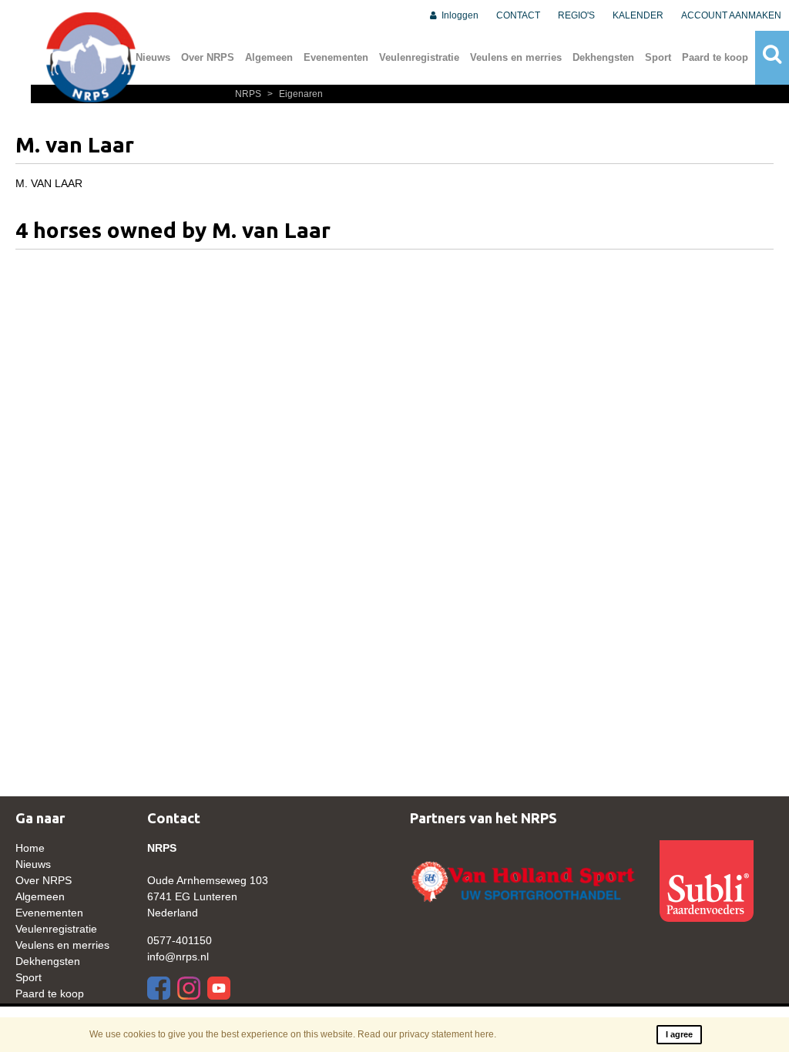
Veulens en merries (516, 57)
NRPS (249, 94)
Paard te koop (715, 57)
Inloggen (458, 15)
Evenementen (336, 57)
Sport (658, 57)
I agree (679, 1034)
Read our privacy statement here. (427, 1034)
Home (30, 848)
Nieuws (153, 57)
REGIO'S (576, 15)
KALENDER (638, 15)
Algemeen (269, 57)
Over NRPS (207, 57)
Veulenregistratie (419, 57)
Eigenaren (295, 94)
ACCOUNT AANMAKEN (731, 15)
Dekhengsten (603, 57)
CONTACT (518, 15)
